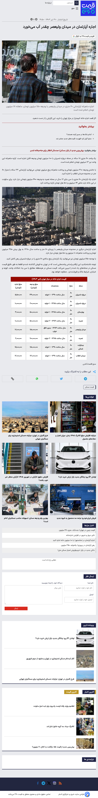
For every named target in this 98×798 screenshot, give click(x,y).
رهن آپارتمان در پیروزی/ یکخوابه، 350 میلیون (78, 545)
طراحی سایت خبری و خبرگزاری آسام (71, 794)
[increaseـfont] (36, 19)
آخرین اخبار (89, 692)
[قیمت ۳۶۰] (88, 8)
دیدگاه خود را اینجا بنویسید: (51, 583)
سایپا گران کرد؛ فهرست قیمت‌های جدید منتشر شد (73, 138)
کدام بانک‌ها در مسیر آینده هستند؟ (78, 134)
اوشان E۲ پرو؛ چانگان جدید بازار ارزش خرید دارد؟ (77, 477)
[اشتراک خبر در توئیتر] (61, 379)
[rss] (60, 783)
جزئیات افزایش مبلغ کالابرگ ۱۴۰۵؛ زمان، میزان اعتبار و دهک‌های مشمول (76, 437)
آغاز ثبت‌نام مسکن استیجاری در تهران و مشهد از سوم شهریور (50, 658)
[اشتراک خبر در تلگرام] (85, 379)
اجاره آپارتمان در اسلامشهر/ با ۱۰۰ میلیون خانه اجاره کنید (74, 540)
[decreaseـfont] (31, 19)
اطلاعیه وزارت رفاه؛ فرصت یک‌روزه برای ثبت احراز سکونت (53, 706)
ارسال (16, 608)
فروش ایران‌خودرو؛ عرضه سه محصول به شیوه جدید (76, 518)
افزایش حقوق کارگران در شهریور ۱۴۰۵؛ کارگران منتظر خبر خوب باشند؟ (26, 479)
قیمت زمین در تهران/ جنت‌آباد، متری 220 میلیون (77, 530)
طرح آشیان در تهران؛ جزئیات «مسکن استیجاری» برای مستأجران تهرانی (28, 437)
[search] (76, 3)
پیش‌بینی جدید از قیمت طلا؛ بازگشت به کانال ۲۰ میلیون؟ (53, 747)
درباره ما (48, 3)
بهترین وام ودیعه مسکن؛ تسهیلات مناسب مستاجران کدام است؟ (26, 520)
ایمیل (91, 594)
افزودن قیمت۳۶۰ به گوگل (84, 36)
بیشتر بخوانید (86, 126)
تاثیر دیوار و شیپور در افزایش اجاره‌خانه (80, 535)
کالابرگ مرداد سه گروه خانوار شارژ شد (60, 726)
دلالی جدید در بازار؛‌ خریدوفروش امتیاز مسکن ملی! (76, 550)
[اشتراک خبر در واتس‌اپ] (37, 379)
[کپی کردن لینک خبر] (12, 379)
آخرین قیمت (71, 692)
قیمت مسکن (89, 387)
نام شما (90, 583)
